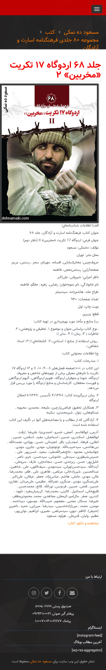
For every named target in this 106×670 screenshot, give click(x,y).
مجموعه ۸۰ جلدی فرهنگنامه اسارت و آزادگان (58, 43)
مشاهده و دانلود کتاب (83, 523)
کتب (50, 32)
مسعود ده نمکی (81, 32)
